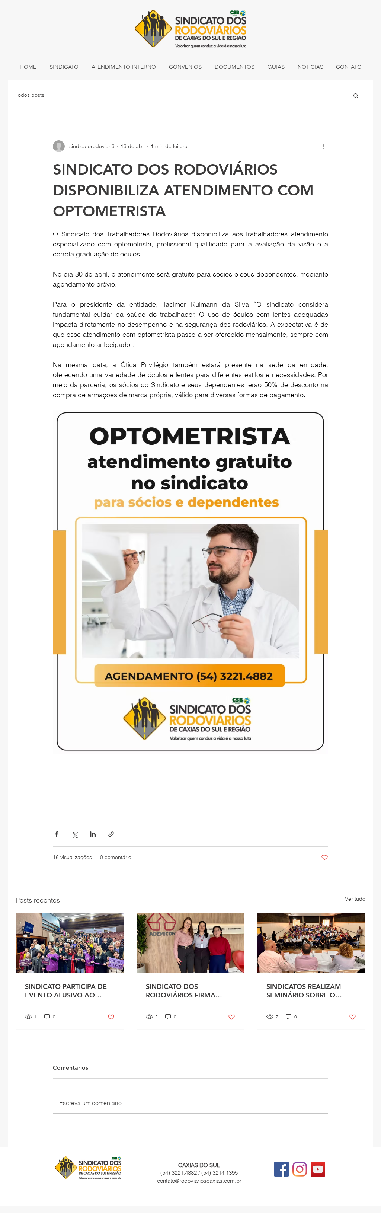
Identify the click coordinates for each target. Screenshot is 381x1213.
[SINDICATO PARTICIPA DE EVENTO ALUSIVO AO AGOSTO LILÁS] (70, 943)
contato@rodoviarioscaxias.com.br (199, 1180)
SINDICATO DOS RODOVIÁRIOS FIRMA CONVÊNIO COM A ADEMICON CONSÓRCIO (186, 990)
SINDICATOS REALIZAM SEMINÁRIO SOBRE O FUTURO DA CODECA (303, 990)
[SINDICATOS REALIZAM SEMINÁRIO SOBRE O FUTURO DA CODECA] (311, 943)
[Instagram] (299, 1169)
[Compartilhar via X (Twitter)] (74, 834)
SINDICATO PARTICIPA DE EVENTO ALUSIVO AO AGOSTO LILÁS (66, 990)
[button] (64, 67)
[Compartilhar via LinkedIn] (92, 834)
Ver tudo (355, 899)
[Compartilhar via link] (111, 834)
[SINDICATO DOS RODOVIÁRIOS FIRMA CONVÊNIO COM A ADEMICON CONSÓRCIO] (190, 943)
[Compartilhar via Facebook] (56, 834)
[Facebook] (281, 1169)
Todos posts (30, 95)
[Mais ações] (323, 146)
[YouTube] (318, 1169)
